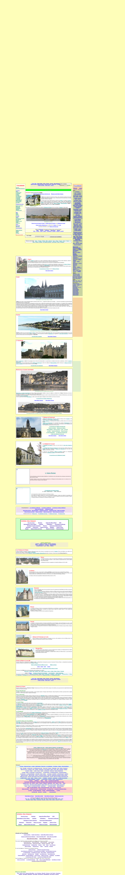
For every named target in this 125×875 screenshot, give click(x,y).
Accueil (32, 192)
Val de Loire (36, 192)
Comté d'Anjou (40, 703)
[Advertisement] (39, 250)
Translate (68, 185)
